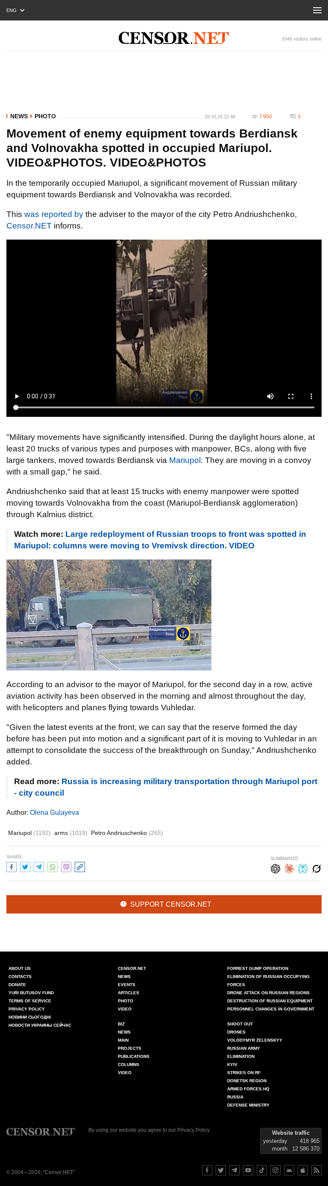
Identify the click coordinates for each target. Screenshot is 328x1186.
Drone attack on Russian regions (268, 992)
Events (126, 984)
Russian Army (243, 1048)
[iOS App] (303, 1170)
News (19, 116)
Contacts (20, 976)
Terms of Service (30, 1001)
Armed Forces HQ (248, 1088)
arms (71, 832)
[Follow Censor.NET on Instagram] (275, 1170)
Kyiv (232, 1064)
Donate (17, 984)
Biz (121, 1024)
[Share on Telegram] (39, 866)
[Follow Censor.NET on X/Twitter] (221, 1170)
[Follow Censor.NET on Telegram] (234, 1170)
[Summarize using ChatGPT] (275, 867)
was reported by (53, 214)
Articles (128, 992)
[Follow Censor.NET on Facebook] (207, 1170)
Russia (235, 1097)
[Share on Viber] (66, 866)
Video (125, 1009)
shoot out (240, 1024)
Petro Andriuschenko (127, 832)
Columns (128, 1064)
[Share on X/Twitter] (25, 866)
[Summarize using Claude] (289, 867)
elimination (241, 1056)
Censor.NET (29, 225)
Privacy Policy (27, 1009)
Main (123, 1040)
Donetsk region (246, 1080)
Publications (133, 1056)
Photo (45, 116)
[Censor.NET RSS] (316, 1170)
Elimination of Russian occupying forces (268, 980)
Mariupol (185, 460)
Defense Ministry (248, 1105)
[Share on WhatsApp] (52, 866)
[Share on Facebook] (11, 866)
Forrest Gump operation (257, 968)
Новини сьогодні (30, 1017)
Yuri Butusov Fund (31, 992)
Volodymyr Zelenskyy (254, 1040)
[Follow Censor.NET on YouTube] (248, 1170)
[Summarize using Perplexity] (303, 867)
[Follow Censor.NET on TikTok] (262, 1170)
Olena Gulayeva (54, 812)
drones (236, 1032)
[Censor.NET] (173, 38)
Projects (129, 1048)
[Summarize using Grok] (316, 867)
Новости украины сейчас (40, 1025)
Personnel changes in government (270, 1009)
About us (20, 968)
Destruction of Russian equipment (270, 1001)
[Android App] (289, 1170)
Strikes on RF (244, 1072)
